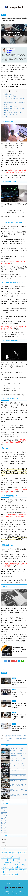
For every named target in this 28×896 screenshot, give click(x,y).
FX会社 (5, 852)
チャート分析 (9, 857)
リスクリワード (5, 864)
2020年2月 (4, 808)
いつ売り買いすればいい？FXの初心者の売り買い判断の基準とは (19, 728)
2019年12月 (4, 812)
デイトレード (4, 859)
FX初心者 (4, 666)
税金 (22, 871)
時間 (25, 869)
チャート (3, 857)
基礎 (15, 669)
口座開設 (3, 869)
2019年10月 (4, 815)
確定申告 (17, 871)
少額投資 (21, 869)
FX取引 (5, 669)
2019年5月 (3, 823)
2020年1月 (3, 810)
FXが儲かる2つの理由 (9, 96)
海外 (8, 871)
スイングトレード (22, 852)
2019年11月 (4, 813)
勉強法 (19, 867)
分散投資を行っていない (12, 114)
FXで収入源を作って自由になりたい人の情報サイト (14, 891)
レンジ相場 (22, 864)
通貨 (16, 874)
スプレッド (11, 855)
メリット (14, 862)
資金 (13, 874)
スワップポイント (18, 855)
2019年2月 (3, 829)
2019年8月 (3, 818)
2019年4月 (3, 825)
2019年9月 (3, 817)
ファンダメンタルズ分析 (6, 862)
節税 (25, 871)
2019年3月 (3, 827)
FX (2, 669)
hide (18, 91)
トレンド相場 (17, 859)
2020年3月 (4, 807)
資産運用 (8, 874)
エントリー (15, 852)
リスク (19, 862)
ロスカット (4, 867)
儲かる (8, 669)
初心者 (12, 669)
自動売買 (3, 874)
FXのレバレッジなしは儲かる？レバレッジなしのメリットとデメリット (18, 775)
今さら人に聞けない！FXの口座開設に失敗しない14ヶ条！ (19, 682)
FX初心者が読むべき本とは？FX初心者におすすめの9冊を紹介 (19, 705)
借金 (8, 867)
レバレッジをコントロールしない (14, 108)
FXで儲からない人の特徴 (9, 106)
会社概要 (19, 883)
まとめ (4, 116)
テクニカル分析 (17, 857)
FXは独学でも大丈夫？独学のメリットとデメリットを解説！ (19, 694)
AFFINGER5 (14, 894)
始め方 (16, 869)
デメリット (10, 859)
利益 (16, 867)
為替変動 (12, 871)
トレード (23, 859)
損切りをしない (9, 110)
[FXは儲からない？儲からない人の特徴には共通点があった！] (19, 661)
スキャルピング (5, 855)
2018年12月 (4, 832)
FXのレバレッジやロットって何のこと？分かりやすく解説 (19, 717)
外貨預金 (12, 869)
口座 (23, 867)
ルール (10, 864)
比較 (5, 871)
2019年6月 (3, 822)
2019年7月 (3, 820)
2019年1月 (3, 830)
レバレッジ (16, 864)
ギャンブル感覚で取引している (14, 112)
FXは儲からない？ (7, 94)
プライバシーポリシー (11, 883)
